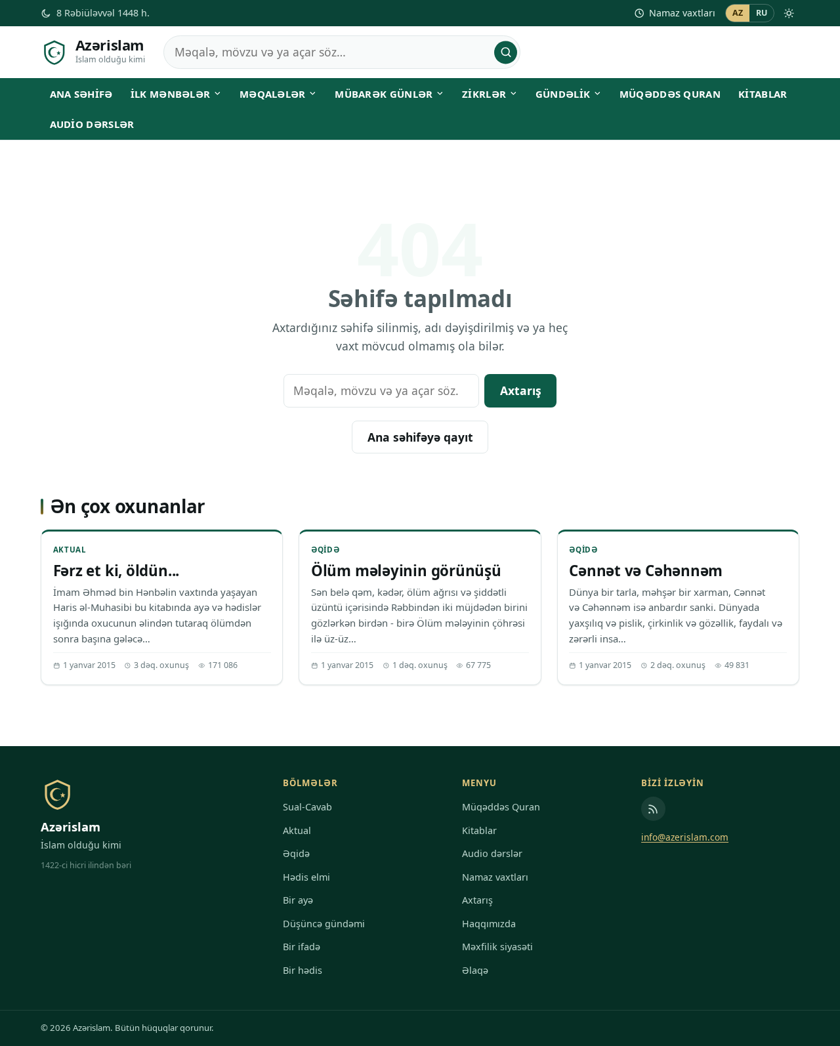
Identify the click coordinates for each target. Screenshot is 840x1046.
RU (762, 12)
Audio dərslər (92, 124)
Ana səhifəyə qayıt (420, 437)
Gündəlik (563, 93)
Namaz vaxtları (682, 13)
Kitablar (762, 93)
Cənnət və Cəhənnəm (646, 570)
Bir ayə (298, 900)
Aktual (70, 549)
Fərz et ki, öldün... (116, 570)
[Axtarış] (505, 52)
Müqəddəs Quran (670, 93)
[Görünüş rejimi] (788, 13)
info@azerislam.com (684, 837)
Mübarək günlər (383, 93)
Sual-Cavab (307, 807)
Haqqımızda (489, 923)
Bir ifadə (301, 946)
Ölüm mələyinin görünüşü (406, 570)
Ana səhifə (81, 93)
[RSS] (653, 809)
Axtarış (520, 390)
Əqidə (325, 549)
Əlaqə (475, 970)
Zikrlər (484, 93)
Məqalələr (273, 93)
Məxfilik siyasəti (497, 946)
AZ (738, 12)
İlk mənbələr (171, 93)
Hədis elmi (306, 877)
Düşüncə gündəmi (324, 923)
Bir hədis (302, 970)
